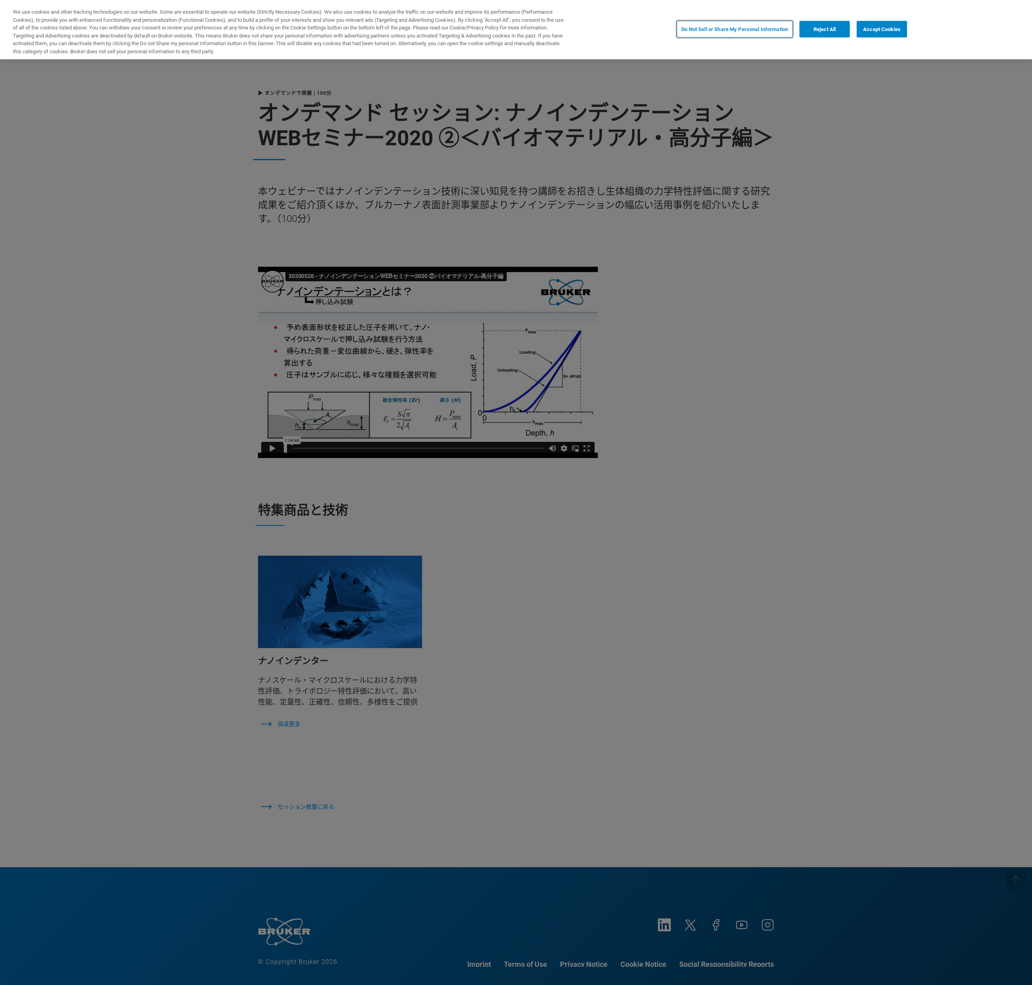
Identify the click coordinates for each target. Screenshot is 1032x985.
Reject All (825, 29)
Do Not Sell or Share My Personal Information (734, 29)
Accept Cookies (882, 29)
